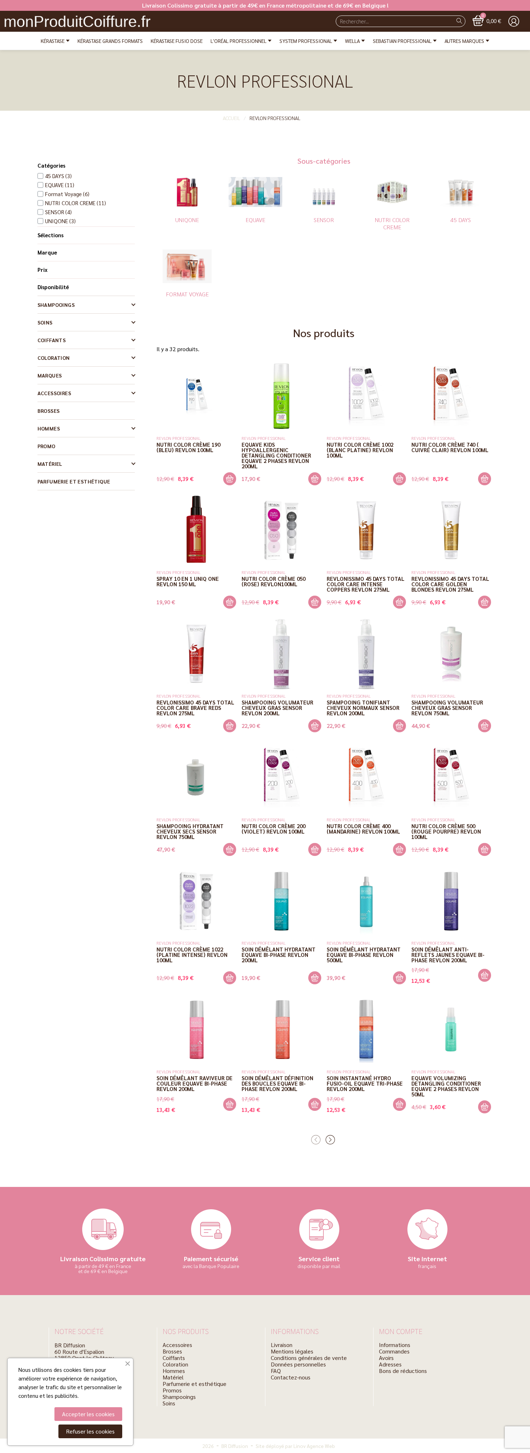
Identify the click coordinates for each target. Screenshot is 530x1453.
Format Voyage (187, 294)
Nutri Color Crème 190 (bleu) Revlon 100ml (188, 447)
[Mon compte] (513, 21)
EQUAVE (255, 220)
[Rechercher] (459, 21)
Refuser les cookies (90, 1431)
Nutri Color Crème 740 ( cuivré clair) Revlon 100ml (450, 447)
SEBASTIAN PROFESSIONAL (402, 40)
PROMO (46, 446)
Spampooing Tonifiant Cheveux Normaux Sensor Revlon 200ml (363, 707)
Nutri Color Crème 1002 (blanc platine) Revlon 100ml (360, 450)
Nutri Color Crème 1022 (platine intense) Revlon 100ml (192, 954)
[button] (487, 20)
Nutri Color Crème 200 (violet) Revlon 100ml (273, 828)
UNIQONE (187, 220)
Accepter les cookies (88, 1414)
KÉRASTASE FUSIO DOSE (177, 40)
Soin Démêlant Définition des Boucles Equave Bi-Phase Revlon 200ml (277, 1083)
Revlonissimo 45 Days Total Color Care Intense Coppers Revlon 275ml (366, 584)
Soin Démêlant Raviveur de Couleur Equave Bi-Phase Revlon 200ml (194, 1083)
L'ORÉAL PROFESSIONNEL (238, 40)
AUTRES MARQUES (464, 40)
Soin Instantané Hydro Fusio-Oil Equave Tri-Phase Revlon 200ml (365, 1083)
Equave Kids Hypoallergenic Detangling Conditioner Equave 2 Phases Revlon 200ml (276, 455)
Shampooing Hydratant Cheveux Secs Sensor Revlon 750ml (190, 831)
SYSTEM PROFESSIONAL (305, 40)
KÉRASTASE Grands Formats (110, 40)
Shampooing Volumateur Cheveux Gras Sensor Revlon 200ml (277, 707)
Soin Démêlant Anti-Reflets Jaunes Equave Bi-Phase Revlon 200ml (448, 954)
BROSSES (48, 410)
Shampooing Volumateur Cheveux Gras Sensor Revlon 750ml (447, 707)
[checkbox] (54, 176)
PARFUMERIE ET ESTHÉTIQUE (73, 481)
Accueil (231, 118)
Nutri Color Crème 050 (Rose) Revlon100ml (273, 581)
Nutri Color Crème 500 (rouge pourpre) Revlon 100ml (446, 831)
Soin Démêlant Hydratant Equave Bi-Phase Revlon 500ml (364, 954)
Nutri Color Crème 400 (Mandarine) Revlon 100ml (363, 828)
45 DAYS (460, 220)
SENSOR (324, 220)
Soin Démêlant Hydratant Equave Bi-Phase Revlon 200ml (278, 954)
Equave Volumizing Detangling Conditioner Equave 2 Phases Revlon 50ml (446, 1086)
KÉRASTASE (53, 40)
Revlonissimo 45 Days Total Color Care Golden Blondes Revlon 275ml (450, 584)
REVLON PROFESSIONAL (178, 438)
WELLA (352, 40)
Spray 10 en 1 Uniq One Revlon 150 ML (187, 581)
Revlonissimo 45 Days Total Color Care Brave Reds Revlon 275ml (195, 707)
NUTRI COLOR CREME (392, 223)
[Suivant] (331, 1139)
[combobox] (391, 21)
